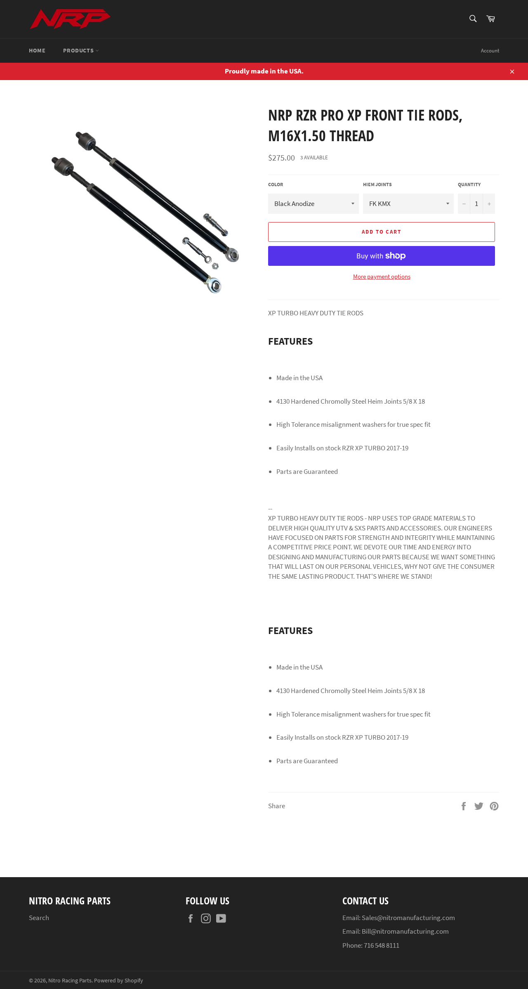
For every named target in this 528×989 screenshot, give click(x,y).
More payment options (381, 276)
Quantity (469, 184)
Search (39, 917)
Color (275, 184)
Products (79, 50)
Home (37, 50)
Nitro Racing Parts (70, 980)
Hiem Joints (377, 184)
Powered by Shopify (118, 980)
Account (490, 50)
